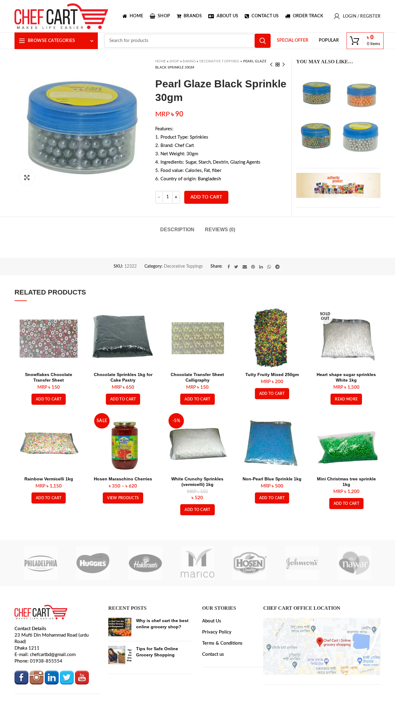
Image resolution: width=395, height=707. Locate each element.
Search (263, 41)
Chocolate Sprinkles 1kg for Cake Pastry (123, 407)
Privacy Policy (216, 662)
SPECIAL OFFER (292, 40)
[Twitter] (236, 297)
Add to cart (206, 197)
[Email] (244, 297)
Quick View (75, 347)
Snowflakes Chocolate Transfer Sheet (48, 407)
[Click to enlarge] (27, 177)
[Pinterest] (253, 297)
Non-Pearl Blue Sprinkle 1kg (272, 509)
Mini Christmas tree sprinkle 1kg (346, 512)
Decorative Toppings (219, 61)
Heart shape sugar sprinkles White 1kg (346, 407)
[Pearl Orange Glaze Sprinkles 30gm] (360, 91)
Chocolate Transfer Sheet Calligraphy (197, 407)
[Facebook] (228, 297)
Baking (189, 61)
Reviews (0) (220, 229)
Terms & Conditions (222, 673)
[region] (338, 185)
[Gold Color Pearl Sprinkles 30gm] (316, 91)
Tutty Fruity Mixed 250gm (272, 404)
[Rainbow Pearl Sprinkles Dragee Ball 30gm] (316, 135)
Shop (174, 61)
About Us (211, 651)
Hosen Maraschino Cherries (123, 509)
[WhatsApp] (269, 297)
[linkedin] (261, 297)
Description (177, 229)
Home (160, 61)
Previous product (271, 64)
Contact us (213, 684)
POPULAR (329, 40)
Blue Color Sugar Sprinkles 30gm (240, 265)
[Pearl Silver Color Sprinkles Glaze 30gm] (360, 135)
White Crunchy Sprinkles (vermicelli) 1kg (197, 512)
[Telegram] (277, 297)
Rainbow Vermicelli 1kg (48, 509)
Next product (284, 64)
